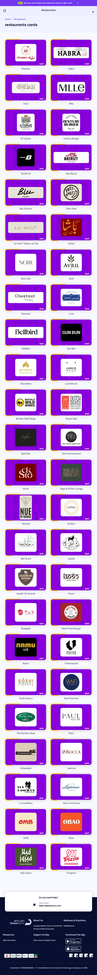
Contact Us (41, 940)
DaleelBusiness (69, 926)
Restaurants (20, 19)
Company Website (40, 926)
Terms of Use (52, 926)
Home (8, 19)
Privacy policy (49, 929)
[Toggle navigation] (4, 11)
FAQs (35, 940)
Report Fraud (50, 940)
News (14, 940)
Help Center (7, 940)
